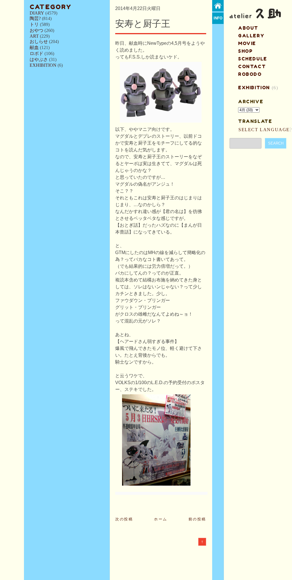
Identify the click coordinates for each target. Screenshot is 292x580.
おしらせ (39, 41)
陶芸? (35, 18)
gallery (251, 35)
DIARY (37, 13)
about (248, 28)
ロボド (36, 53)
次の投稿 (124, 519)
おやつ (36, 30)
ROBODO (250, 74)
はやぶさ (39, 59)
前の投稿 (197, 519)
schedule (252, 59)
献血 (34, 47)
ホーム (160, 519)
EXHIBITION (43, 65)
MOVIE (247, 43)
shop (245, 51)
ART (34, 36)
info (218, 18)
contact (252, 66)
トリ (34, 24)
